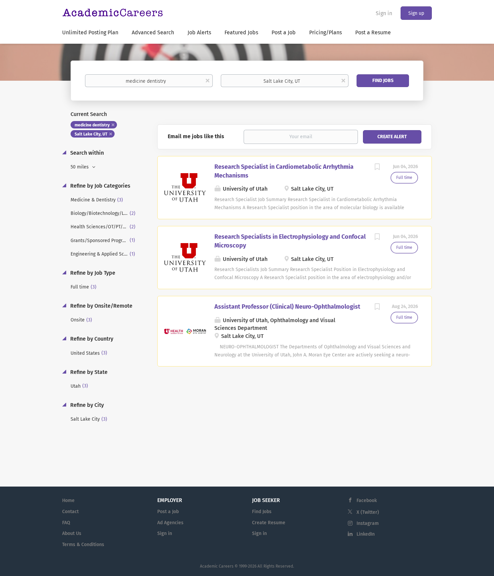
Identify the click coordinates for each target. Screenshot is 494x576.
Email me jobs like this (196, 136)
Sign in (384, 13)
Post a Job (168, 511)
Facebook (367, 500)
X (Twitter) (368, 512)
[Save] (377, 167)
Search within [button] (86, 153)
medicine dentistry (92, 125)
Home (68, 500)
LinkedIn (366, 534)
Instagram (368, 523)
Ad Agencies (170, 523)
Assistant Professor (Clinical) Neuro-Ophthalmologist (287, 306)
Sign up (416, 13)
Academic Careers (217, 566)
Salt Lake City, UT (91, 134)
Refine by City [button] (86, 405)
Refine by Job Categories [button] (99, 186)
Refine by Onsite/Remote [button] (100, 306)
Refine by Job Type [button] (92, 273)
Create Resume (268, 523)
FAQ (66, 523)
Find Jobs (383, 80)
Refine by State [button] (88, 372)
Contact (70, 511)
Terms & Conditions (83, 544)
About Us (71, 533)
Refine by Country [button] (91, 339)
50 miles (80, 167)
